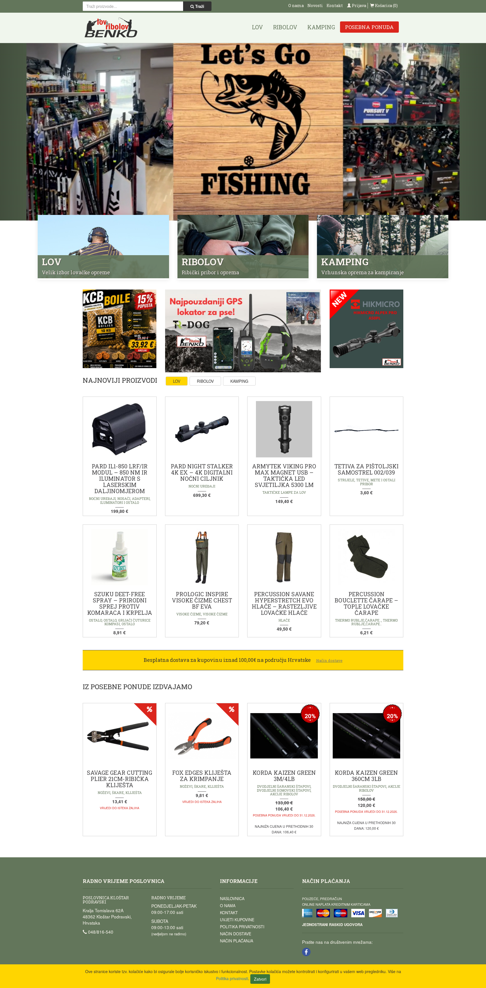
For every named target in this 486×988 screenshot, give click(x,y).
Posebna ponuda (369, 27)
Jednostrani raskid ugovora (332, 926)
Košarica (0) (386, 5)
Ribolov (285, 27)
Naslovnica (232, 900)
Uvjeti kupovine (237, 921)
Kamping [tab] (239, 383)
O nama (296, 5)
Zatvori (260, 979)
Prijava (358, 5)
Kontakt (335, 5)
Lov (257, 27)
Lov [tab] (176, 383)
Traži (199, 6)
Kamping (321, 27)
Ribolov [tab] (205, 383)
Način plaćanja (236, 942)
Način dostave (235, 935)
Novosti (315, 5)
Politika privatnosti (242, 928)
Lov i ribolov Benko (111, 27)
